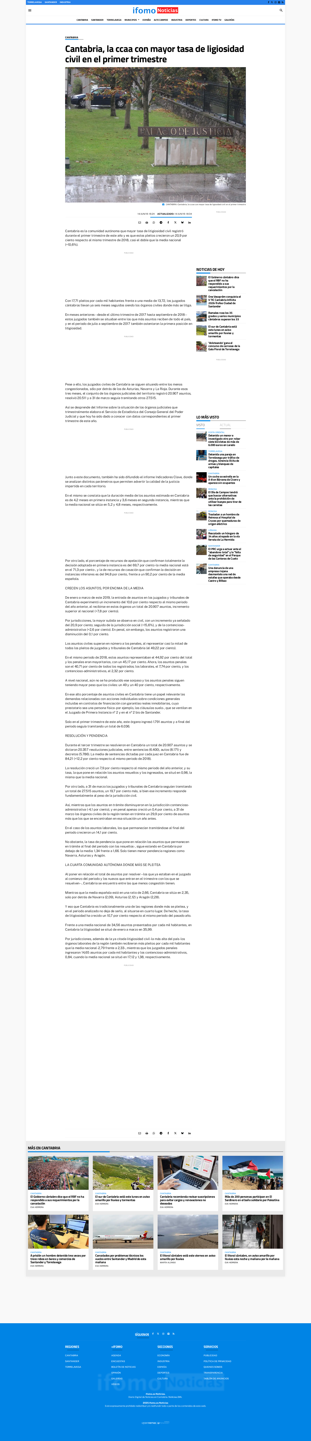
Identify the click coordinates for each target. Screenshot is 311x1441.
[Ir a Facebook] (268, 2)
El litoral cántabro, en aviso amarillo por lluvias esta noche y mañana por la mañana (252, 1257)
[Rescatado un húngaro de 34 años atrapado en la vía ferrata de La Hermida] (201, 534)
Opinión (116, 1372)
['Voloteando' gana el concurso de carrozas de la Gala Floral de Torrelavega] (201, 346)
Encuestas (118, 1361)
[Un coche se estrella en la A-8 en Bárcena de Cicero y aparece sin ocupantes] (201, 477)
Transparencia (213, 1372)
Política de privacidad (217, 1361)
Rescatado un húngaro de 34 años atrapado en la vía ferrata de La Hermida (224, 536)
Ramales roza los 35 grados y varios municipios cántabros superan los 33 (224, 316)
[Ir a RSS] (282, 2)
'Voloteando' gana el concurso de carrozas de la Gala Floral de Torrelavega (224, 346)
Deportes (163, 1372)
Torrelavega (34, 2)
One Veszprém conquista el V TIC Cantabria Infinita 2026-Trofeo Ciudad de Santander (224, 301)
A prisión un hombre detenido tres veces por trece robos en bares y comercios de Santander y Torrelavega (58, 1259)
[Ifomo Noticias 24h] (155, 10)
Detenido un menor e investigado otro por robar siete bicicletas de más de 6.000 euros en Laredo (224, 440)
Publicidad (210, 1355)
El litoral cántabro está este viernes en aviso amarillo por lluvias (187, 1257)
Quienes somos (213, 1367)
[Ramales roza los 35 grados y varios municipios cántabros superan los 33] (201, 316)
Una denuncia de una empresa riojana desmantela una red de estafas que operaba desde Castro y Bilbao (224, 574)
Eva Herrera (37, 1207)
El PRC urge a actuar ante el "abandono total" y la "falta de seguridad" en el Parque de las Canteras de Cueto (224, 554)
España (162, 1367)
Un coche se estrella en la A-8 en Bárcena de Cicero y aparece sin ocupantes (224, 479)
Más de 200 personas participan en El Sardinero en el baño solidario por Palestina (252, 1198)
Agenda (116, 1355)
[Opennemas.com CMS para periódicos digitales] (155, 1423)
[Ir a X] (272, 2)
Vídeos (115, 1384)
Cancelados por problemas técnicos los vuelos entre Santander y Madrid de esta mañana (120, 1259)
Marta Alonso (168, 1262)
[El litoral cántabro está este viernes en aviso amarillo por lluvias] (188, 1232)
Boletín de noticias (123, 1367)
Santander (51, 2)
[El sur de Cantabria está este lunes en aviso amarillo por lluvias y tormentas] (201, 330)
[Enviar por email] (140, 223)
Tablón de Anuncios (216, 1378)
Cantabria (71, 37)
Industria (65, 2)
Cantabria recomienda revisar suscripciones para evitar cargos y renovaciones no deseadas (187, 1200)
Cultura (162, 1378)
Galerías (116, 1378)
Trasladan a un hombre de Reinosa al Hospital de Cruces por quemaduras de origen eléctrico (224, 519)
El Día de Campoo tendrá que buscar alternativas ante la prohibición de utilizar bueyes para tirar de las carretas (224, 498)
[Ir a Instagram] (275, 2)
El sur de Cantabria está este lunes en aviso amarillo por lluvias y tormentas (222, 331)
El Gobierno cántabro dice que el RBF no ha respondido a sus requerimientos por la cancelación (223, 283)
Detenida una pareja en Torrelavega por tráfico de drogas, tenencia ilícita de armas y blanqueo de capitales (223, 460)
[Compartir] (154, 223)
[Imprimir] (147, 223)
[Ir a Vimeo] (279, 2)
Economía (163, 1355)
